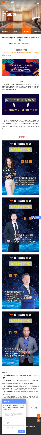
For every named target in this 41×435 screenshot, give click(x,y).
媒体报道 (16, 31)
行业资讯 (37, 31)
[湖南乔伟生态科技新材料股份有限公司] (8, 2)
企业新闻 (5, 31)
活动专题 (26, 31)
